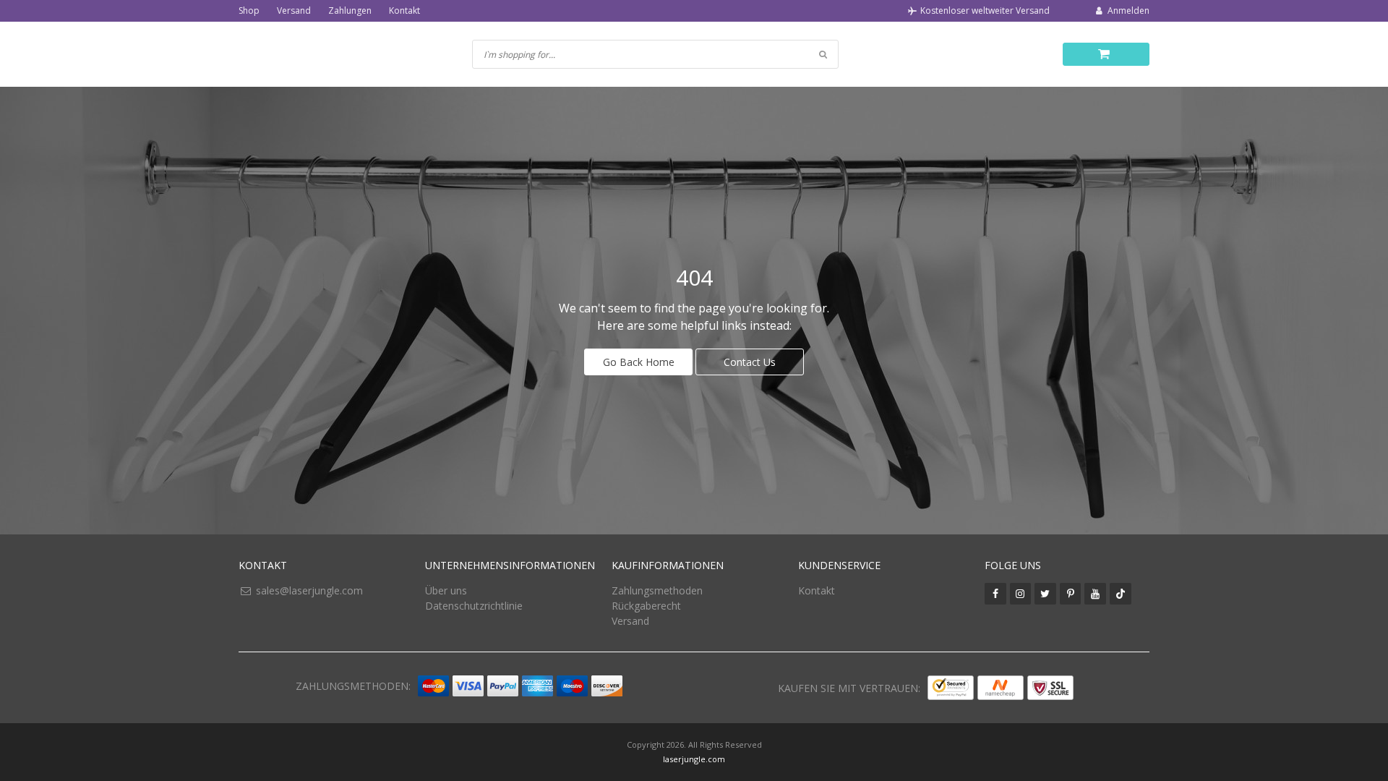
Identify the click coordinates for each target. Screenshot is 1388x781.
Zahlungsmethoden (657, 590)
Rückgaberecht (646, 606)
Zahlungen (350, 10)
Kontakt (404, 10)
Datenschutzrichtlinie (474, 606)
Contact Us (750, 362)
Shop (249, 10)
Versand (294, 10)
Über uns (446, 590)
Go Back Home (638, 362)
